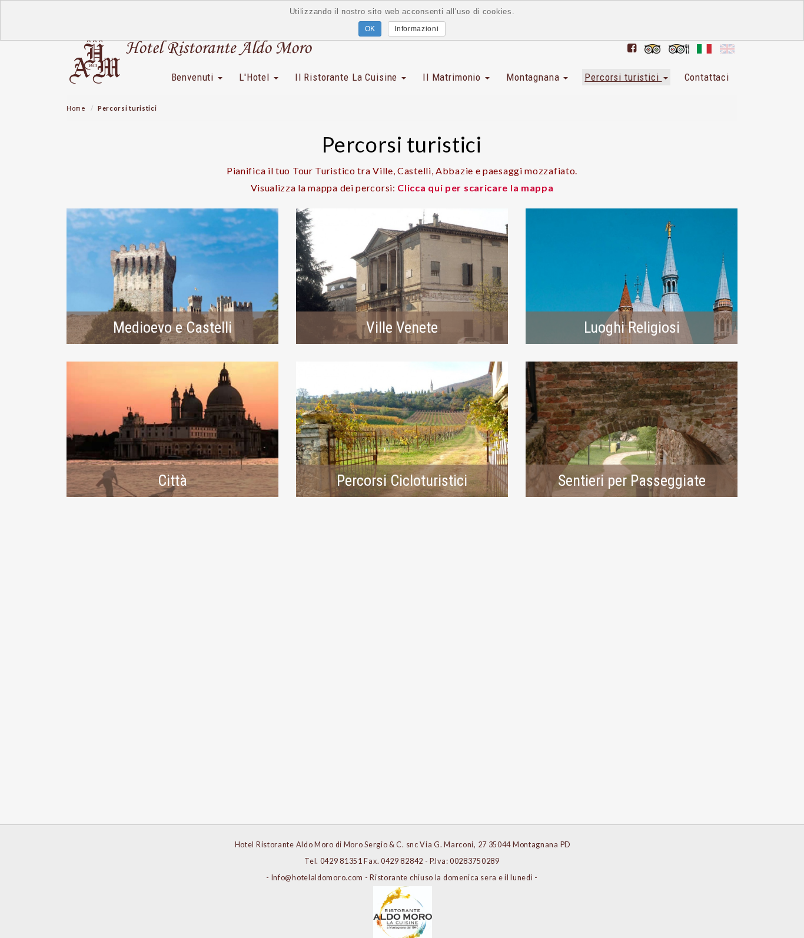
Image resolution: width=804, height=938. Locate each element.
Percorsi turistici (623, 77)
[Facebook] (632, 47)
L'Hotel (256, 77)
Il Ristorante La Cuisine (347, 77)
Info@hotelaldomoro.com (317, 877)
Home (76, 108)
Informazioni (416, 29)
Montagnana (534, 77)
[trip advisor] (679, 47)
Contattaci (707, 77)
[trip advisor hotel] (652, 47)
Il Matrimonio (453, 77)
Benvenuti (194, 77)
